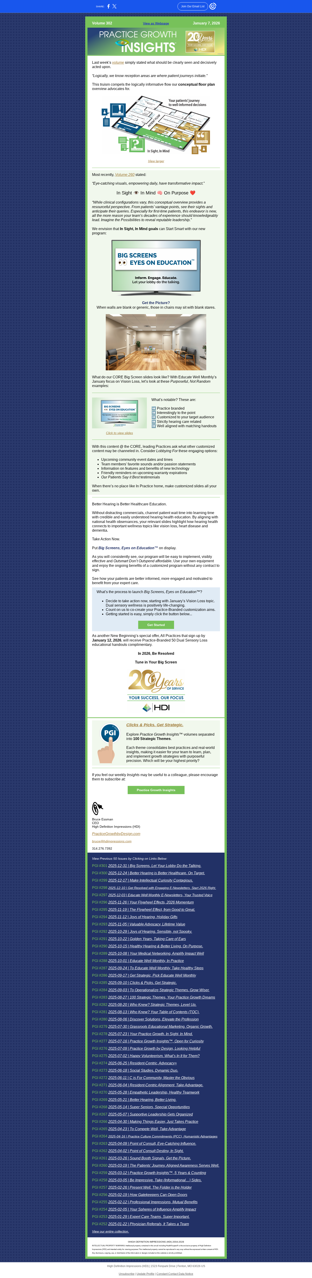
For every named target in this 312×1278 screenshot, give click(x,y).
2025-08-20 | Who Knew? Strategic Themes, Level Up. (152, 1005)
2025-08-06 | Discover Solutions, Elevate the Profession (153, 1019)
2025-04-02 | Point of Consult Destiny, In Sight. (146, 1151)
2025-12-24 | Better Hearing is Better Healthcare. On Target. (156, 873)
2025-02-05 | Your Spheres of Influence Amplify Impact (152, 1209)
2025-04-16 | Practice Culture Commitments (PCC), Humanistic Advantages (162, 1136)
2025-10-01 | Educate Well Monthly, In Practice (146, 961)
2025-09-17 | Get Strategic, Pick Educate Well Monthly (152, 975)
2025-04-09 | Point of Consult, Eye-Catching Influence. (152, 1143)
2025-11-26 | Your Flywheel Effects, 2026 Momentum (151, 902)
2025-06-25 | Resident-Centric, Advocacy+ (142, 1063)
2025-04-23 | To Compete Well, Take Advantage (147, 1129)
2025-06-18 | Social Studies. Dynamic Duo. (143, 1070)
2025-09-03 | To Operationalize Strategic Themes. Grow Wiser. (158, 990)
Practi (96, 834)
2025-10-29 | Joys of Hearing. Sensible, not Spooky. (150, 931)
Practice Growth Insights (156, 790)
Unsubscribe (127, 1273)
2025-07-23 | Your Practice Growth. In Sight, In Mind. (150, 1034)
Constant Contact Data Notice (174, 1273)
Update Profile (145, 1273)
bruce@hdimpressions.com (112, 841)
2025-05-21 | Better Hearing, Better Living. (142, 1100)
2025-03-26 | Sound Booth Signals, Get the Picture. (149, 1158)
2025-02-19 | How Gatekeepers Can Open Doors (147, 1195)
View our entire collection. (110, 1231)
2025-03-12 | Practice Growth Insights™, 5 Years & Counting (157, 1173)
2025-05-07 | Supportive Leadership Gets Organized (150, 1114)
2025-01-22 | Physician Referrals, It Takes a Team (148, 1224)
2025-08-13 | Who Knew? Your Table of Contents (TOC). (153, 1012)
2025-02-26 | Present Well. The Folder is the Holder (150, 1187)
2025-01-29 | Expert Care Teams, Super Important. (149, 1217)
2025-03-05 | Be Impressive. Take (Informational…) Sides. (155, 1180)
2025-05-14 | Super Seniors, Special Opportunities (149, 1107)
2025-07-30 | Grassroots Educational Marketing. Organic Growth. (160, 1027)
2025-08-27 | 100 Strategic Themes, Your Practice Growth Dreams (161, 997)
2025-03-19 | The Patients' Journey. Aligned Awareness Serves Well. (163, 1165)
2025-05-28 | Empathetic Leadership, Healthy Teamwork (153, 1092)
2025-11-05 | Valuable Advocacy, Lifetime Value (146, 924)
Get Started (156, 625)
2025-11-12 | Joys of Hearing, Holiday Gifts (142, 917)
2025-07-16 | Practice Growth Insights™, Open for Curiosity (156, 1041)
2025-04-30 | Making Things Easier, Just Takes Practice (153, 1122)
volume (118, 62)
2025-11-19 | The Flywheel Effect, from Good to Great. (151, 910)
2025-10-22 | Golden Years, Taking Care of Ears (147, 939)
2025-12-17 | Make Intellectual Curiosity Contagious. (150, 880)
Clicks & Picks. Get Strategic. (154, 725)
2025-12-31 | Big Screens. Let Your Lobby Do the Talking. (154, 866)
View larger (156, 161)
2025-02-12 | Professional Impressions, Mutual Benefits (153, 1202)
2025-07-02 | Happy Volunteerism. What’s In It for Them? (154, 1056)
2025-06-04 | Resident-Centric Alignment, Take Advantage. (155, 1085)
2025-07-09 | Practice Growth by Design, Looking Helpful (154, 1048)
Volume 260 (125, 175)
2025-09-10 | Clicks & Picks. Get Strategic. (142, 983)
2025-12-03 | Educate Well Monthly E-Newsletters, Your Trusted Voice (160, 895)
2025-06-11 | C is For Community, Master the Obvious (151, 1078)
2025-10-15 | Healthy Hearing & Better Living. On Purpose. (155, 946)
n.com (135, 834)
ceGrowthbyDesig (115, 834)
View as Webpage (156, 23)
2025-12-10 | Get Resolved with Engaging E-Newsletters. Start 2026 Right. (162, 888)
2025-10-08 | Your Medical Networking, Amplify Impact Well (156, 953)
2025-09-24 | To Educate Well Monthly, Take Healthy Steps (156, 968)
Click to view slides (119, 433)
